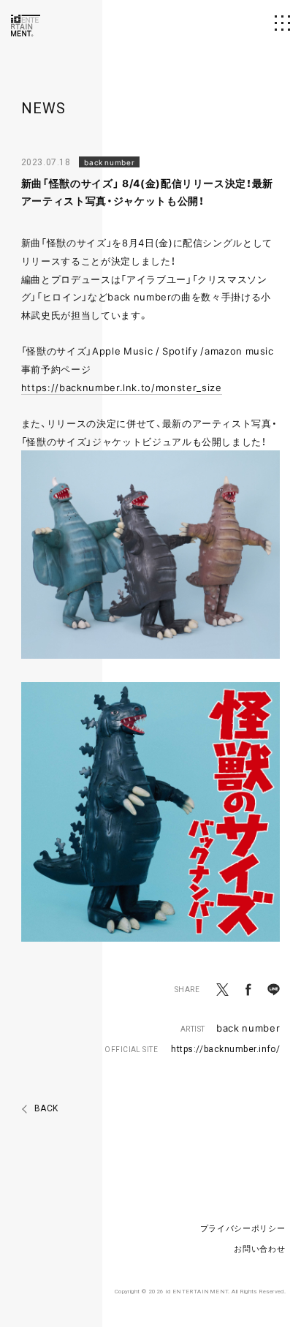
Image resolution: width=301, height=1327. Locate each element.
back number (248, 1027)
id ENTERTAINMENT (25, 25)
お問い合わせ (259, 1248)
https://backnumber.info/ (225, 1049)
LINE (273, 989)
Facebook (248, 989)
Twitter (222, 989)
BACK (46, 1108)
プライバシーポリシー (243, 1228)
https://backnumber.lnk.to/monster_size (121, 387)
